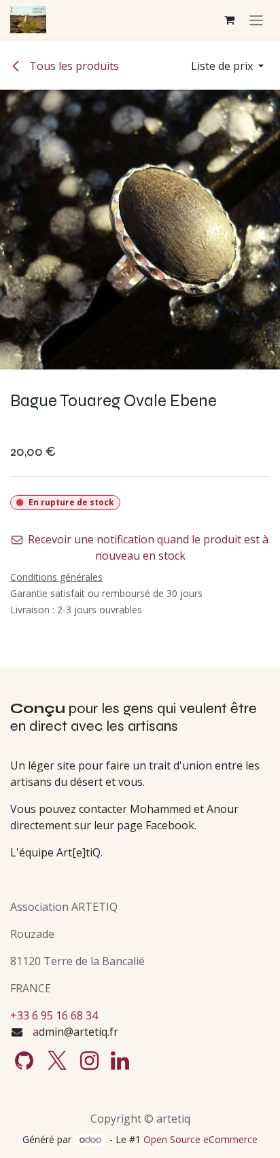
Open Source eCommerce (200, 1139)
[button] (227, 66)
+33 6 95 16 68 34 (54, 1015)
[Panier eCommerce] (229, 19)
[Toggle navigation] (256, 19)
